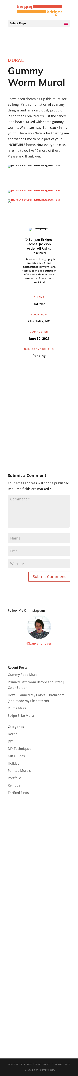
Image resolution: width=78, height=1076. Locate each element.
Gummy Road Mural (23, 674)
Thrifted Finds (18, 793)
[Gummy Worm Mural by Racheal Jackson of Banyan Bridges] (39, 193)
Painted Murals (19, 770)
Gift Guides (16, 756)
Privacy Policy (42, 1064)
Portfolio (14, 778)
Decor (12, 734)
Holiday (13, 763)
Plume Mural (17, 708)
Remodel (14, 785)
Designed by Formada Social (40, 1069)
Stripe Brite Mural (21, 715)
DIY (10, 741)
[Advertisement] (39, 414)
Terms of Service (61, 1064)
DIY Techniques (19, 748)
